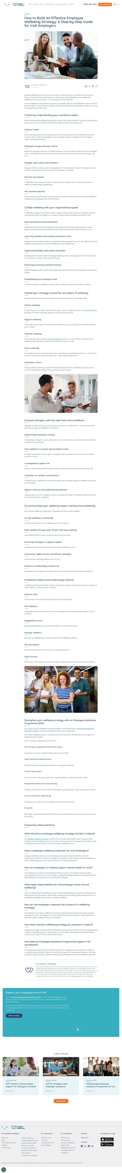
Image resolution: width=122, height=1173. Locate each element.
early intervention (90, 310)
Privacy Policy (6, 1148)
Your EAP (44, 1140)
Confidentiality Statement (29, 1140)
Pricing (57, 4)
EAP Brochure (65, 1140)
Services (35, 4)
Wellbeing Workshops (68, 1148)
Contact (70, 4)
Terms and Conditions (9, 1143)
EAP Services (65, 1138)
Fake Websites (26, 1153)
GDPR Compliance (27, 1138)
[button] (95, 1012)
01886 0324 (85, 1138)
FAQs (3, 1140)
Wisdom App (65, 1145)
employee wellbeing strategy (37, 839)
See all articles (61, 1101)
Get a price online (105, 4)
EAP (30, 4)
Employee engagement (33, 626)
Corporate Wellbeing (68, 1143)
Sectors (41, 4)
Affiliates (4, 1145)
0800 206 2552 (90, 4)
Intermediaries (49, 4)
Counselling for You (47, 1143)
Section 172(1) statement (29, 1155)
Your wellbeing (46, 1145)
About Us (5, 1138)
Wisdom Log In (46, 1138)
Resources (64, 4)
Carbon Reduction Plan (29, 1143)
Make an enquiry (14, 1015)
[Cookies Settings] (3, 1169)
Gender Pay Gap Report (29, 1150)
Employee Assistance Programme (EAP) (26, 997)
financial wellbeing (54, 339)
